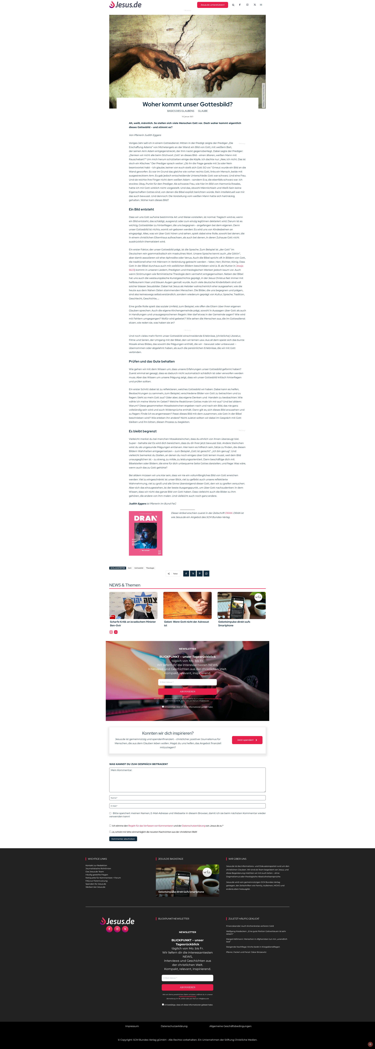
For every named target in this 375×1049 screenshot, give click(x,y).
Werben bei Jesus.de (95, 887)
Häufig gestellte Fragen (97, 874)
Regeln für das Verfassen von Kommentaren (150, 825)
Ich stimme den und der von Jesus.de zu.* (167, 825)
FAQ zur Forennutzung (97, 881)
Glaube (203, 110)
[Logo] (117, 921)
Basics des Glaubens (180, 110)
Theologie (150, 568)
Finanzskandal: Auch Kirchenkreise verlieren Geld (250, 926)
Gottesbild (138, 568)
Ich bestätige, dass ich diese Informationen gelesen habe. (188, 707)
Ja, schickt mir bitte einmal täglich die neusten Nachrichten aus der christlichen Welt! (154, 831)
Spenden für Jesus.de (96, 884)
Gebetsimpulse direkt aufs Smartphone (181, 891)
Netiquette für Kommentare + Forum (103, 878)
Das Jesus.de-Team (95, 871)
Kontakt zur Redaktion (96, 865)
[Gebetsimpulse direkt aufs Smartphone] (242, 605)
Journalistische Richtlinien (98, 868)
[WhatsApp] (206, 573)
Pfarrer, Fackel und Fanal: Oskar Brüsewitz (246, 952)
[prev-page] (111, 632)
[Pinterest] (200, 573)
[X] (255, 5)
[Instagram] (247, 5)
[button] (233, 5)
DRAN (228, 513)
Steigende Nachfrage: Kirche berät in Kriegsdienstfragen (253, 947)
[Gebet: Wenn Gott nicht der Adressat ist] (187, 605)
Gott (130, 568)
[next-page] (116, 632)
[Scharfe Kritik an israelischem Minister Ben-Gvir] (133, 605)
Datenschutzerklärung (193, 825)
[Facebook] (240, 5)
